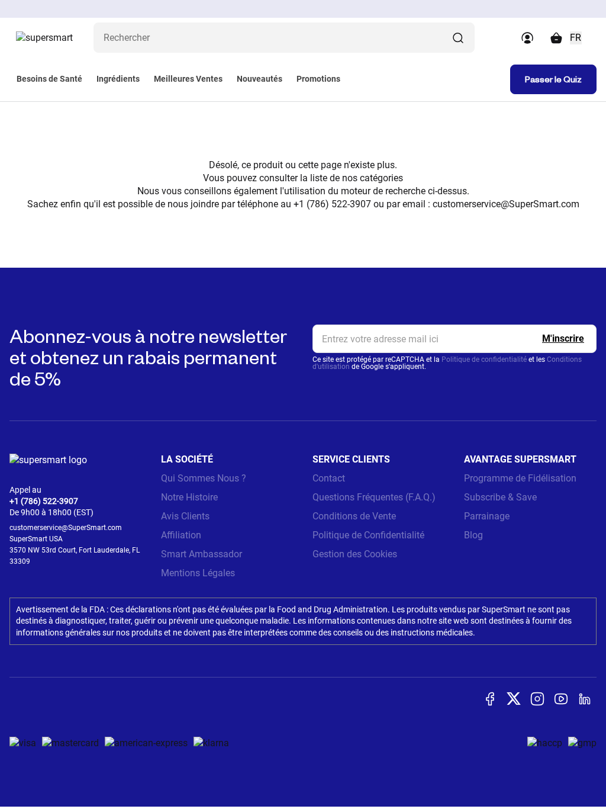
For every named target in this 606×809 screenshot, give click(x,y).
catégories (381, 178)
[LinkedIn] (585, 699)
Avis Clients (185, 516)
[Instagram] (537, 699)
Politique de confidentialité (484, 359)
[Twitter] (514, 698)
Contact (328, 478)
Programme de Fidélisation (520, 478)
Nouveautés (259, 79)
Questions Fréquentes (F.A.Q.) (374, 497)
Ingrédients (118, 79)
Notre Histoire (189, 497)
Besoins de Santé (49, 79)
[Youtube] (561, 699)
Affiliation (181, 535)
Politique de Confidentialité (368, 535)
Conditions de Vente (354, 516)
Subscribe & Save (500, 497)
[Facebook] (490, 699)
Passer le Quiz (553, 79)
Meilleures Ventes (188, 79)
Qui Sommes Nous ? (203, 478)
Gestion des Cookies (354, 554)
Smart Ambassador (201, 554)
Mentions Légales (198, 573)
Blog (473, 535)
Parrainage (487, 516)
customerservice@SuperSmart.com (506, 204)
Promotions (318, 79)
